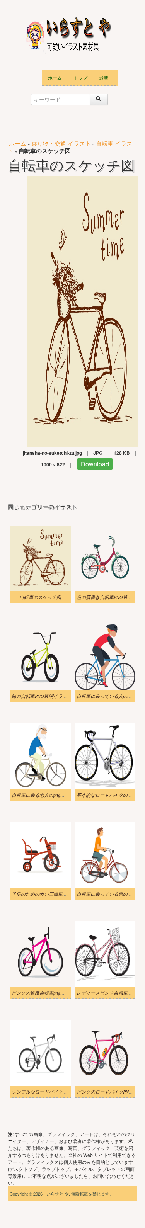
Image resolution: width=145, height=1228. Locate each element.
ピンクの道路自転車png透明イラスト (50, 993)
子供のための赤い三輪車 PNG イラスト (52, 894)
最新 (103, 77)
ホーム (55, 77)
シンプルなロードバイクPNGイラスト (51, 1092)
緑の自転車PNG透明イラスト (42, 696)
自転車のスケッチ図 (40, 597)
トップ (80, 77)
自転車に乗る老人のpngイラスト (45, 795)
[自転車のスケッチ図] (82, 310)
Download (95, 463)
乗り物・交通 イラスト (61, 143)
